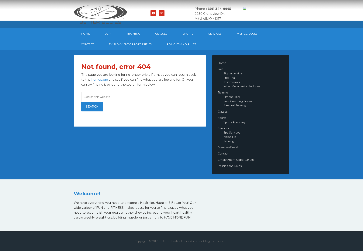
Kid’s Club (229, 137)
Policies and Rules (230, 166)
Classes (222, 111)
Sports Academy (234, 122)
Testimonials (231, 82)
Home (222, 63)
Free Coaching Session (238, 101)
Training (223, 92)
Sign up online (232, 73)
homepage (99, 79)
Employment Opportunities (236, 159)
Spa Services (231, 132)
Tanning (228, 141)
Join (220, 69)
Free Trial (229, 78)
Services (223, 128)
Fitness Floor (231, 97)
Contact (223, 153)
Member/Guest (228, 147)
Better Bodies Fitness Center (102, 14)
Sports (222, 118)
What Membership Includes (241, 86)
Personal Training (234, 105)
